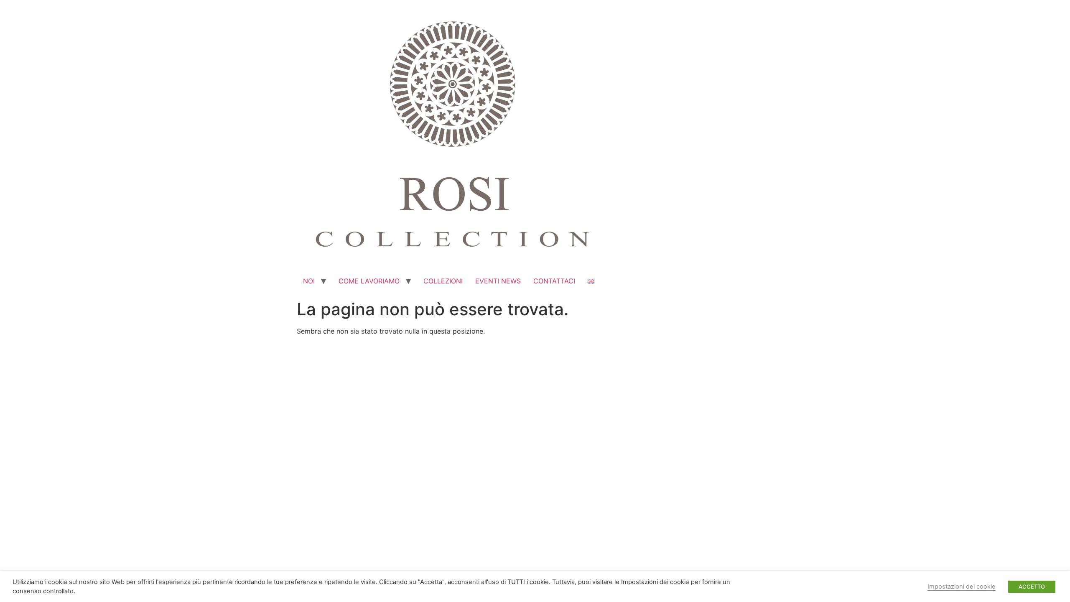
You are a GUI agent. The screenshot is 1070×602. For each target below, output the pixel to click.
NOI (309, 281)
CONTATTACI (554, 281)
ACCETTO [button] (1032, 586)
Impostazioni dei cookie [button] (961, 586)
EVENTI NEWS (498, 281)
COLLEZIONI (443, 281)
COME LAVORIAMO (369, 281)
